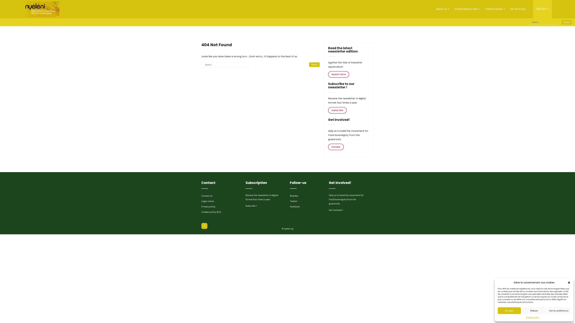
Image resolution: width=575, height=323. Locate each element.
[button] (569, 282)
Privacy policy (208, 206)
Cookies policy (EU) (211, 212)
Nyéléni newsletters (466, 9)
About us (441, 9)
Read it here (339, 74)
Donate (336, 147)
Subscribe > (251, 205)
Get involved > (336, 210)
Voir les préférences (559, 310)
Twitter (293, 201)
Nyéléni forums (494, 9)
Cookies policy (532, 317)
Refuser (534, 310)
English (541, 8)
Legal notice (207, 201)
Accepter (509, 310)
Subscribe (337, 110)
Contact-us (206, 195)
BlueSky (294, 195)
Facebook (295, 206)
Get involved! (518, 9)
